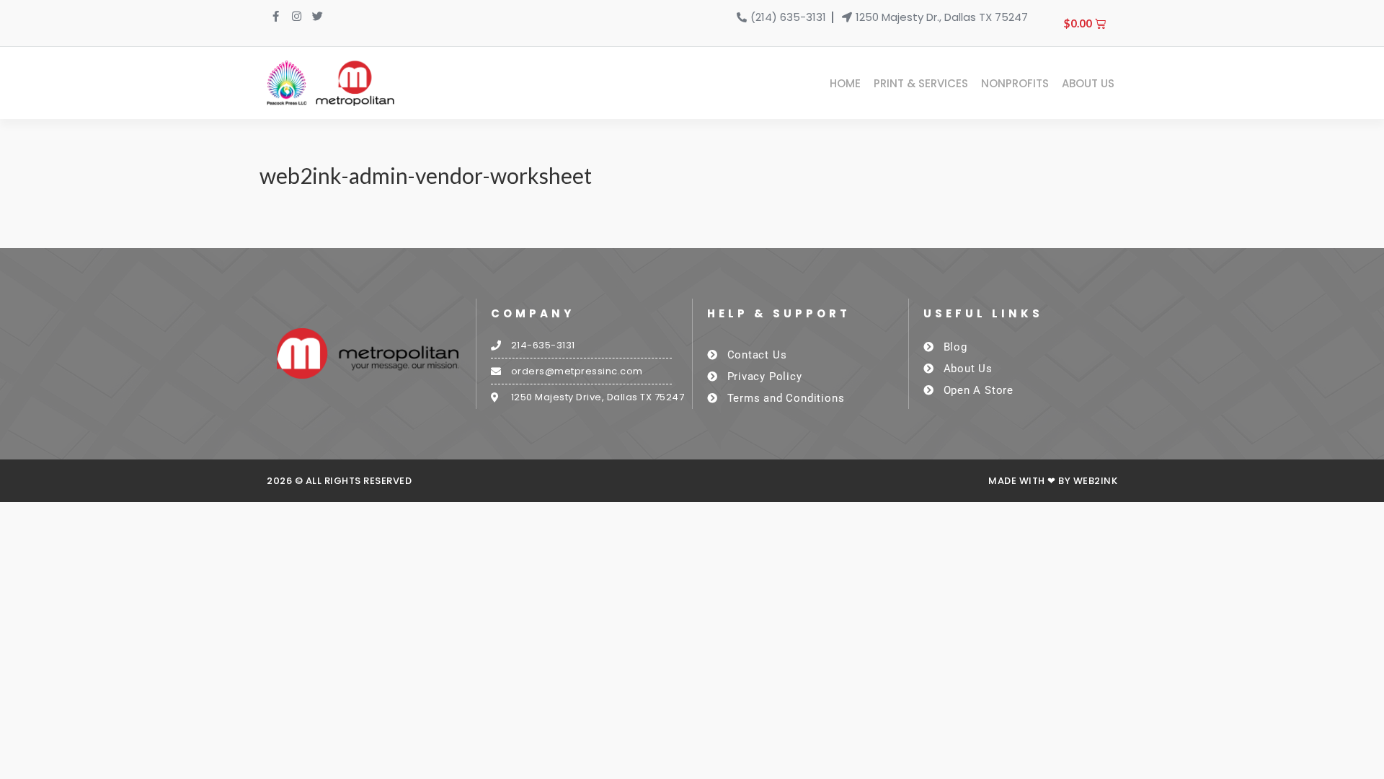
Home (845, 83)
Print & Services (921, 83)
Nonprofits (1015, 83)
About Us (1088, 83)
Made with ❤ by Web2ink (1052, 481)
